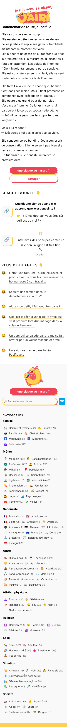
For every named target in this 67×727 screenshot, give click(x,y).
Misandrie (37, 438)
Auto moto (15, 701)
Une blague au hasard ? (33, 170)
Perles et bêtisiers (19, 579)
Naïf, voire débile (20, 610)
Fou (34, 604)
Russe (34, 532)
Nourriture (51, 568)
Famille (13, 433)
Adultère (32, 645)
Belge (12, 521)
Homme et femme (20, 427)
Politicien (34, 469)
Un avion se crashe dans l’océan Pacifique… (30, 352)
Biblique (13, 630)
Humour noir (15, 557)
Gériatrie (34, 599)
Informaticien (38, 480)
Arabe (50, 521)
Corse (52, 532)
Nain (50, 604)
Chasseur (14, 474)
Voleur (33, 501)
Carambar (47, 579)
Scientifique (38, 474)
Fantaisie (53, 670)
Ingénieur (14, 480)
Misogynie (14, 438)
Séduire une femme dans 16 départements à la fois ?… (27, 294)
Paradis (36, 624)
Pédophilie (15, 655)
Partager (34, 178)
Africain (13, 527)
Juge (11, 496)
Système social (17, 712)
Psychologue (33, 496)
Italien (55, 527)
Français (14, 516)
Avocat (39, 490)
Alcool (12, 706)
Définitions (35, 584)
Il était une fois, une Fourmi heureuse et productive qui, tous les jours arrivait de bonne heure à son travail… (36, 277)
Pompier (13, 501)
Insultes (13, 584)
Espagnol (13, 543)
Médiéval (36, 686)
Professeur (15, 464)
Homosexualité (17, 650)
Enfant (47, 427)
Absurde (13, 563)
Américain (36, 516)
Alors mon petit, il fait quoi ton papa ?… (36, 306)
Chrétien (14, 624)
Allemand (34, 527)
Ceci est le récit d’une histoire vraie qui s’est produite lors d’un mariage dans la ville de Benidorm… (35, 321)
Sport (31, 706)
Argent (37, 701)
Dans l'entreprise (42, 458)
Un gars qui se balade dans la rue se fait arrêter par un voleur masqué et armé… (36, 338)
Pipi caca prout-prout (21, 568)
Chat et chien (37, 433)
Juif (54, 624)
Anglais (31, 521)
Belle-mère (15, 444)
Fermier (38, 485)
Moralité (45, 573)
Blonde (13, 599)
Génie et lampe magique (23, 681)
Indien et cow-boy (38, 537)
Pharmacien (16, 485)
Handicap (14, 604)
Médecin (14, 458)
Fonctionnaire (16, 490)
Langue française (19, 573)
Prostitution (44, 650)
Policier (38, 464)
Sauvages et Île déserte (22, 675)
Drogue (42, 712)
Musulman (35, 630)
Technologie (41, 557)
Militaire (13, 469)
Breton (12, 537)
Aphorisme (36, 563)
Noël (33, 670)
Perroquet (14, 686)
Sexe (12, 645)
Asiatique (14, 532)
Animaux (14, 670)
